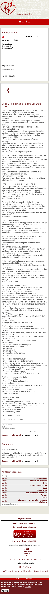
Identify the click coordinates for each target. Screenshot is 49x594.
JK (27, 555)
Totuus (44, 495)
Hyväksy (5, 591)
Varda (4, 478)
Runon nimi (42, 476)
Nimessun (27, 551)
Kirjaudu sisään (24, 519)
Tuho (45, 483)
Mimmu (14, 449)
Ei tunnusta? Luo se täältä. (24, 523)
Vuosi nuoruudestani (38, 486)
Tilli (27, 549)
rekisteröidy (17, 435)
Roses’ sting (42, 490)
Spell (45, 488)
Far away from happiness (36, 493)
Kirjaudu (5, 435)
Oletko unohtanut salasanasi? (24, 527)
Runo (31, 433)
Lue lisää (28, 587)
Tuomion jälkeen (40, 478)
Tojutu (27, 553)
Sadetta (43, 497)
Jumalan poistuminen (38, 481)
